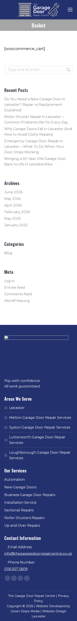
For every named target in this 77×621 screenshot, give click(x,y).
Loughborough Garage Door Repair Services (40, 455)
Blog (8, 253)
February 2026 (17, 212)
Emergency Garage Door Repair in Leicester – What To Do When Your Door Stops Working (34, 146)
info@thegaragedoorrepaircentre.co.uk (38, 554)
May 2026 (12, 199)
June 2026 (13, 192)
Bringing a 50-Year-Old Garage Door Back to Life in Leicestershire (35, 161)
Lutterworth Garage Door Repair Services (37, 440)
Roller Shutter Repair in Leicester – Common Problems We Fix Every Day (36, 119)
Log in (9, 281)
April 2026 (13, 205)
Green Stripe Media (25, 611)
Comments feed (18, 294)
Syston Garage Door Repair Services (39, 427)
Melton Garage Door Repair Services (40, 418)
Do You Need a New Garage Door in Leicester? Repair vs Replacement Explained (34, 104)
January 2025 (16, 225)
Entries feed (14, 287)
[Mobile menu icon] (70, 9)
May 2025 (12, 219)
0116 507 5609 (16, 569)
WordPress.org (17, 301)
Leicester (17, 408)
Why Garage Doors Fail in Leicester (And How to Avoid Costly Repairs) (38, 131)
